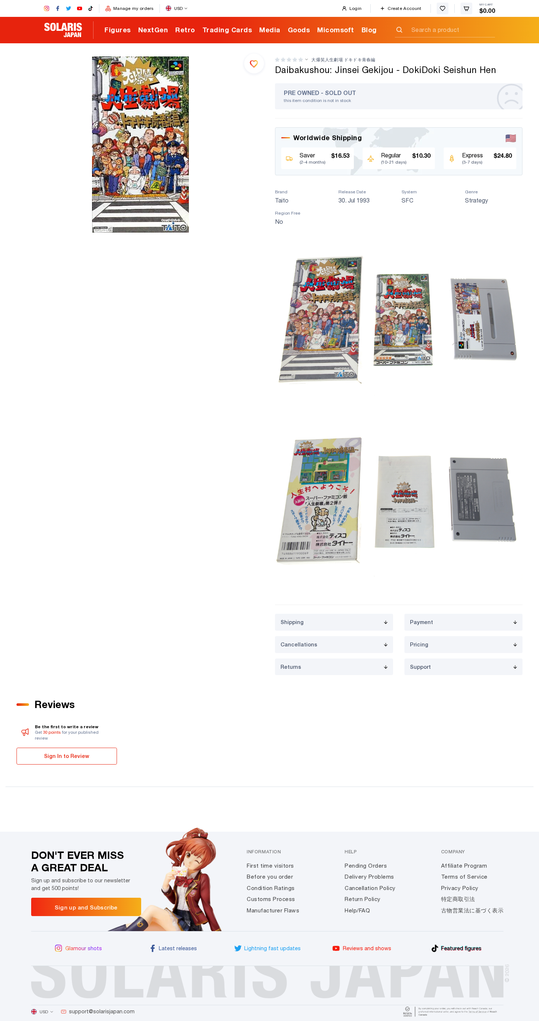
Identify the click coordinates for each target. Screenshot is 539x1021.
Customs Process (271, 899)
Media (269, 30)
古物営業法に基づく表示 (472, 910)
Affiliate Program (464, 866)
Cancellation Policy (370, 888)
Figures (117, 30)
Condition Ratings (271, 888)
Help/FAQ (357, 910)
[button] (289, 59)
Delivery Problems (369, 877)
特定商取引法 (458, 899)
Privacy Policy (459, 888)
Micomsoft (335, 30)
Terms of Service (464, 877)
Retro (185, 30)
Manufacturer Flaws (273, 910)
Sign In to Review (66, 756)
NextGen (153, 30)
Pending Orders (366, 866)
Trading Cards (227, 30)
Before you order (270, 877)
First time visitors (270, 866)
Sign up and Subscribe (86, 907)
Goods (299, 30)
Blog (369, 30)
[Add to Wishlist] (254, 63)
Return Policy (363, 899)
